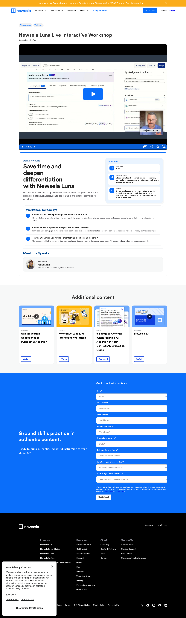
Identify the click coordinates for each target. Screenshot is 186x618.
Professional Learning (85, 585)
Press (102, 554)
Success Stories (83, 554)
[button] (40, 10)
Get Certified (82, 589)
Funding (79, 581)
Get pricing (150, 10)
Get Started (81, 549)
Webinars (38, 25)
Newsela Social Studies (50, 549)
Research (71, 11)
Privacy (68, 605)
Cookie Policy (99, 605)
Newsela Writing (47, 558)
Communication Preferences (133, 558)
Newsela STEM (47, 554)
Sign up (164, 10)
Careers (103, 558)
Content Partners (108, 549)
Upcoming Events (84, 576)
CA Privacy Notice (82, 605)
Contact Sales (127, 545)
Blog (78, 567)
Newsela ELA (46, 545)
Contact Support (128, 549)
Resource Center (83, 545)
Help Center (126, 554)
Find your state (100, 11)
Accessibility (113, 605)
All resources (25, 25)
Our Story (104, 545)
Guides (79, 563)
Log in (172, 10)
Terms (59, 605)
